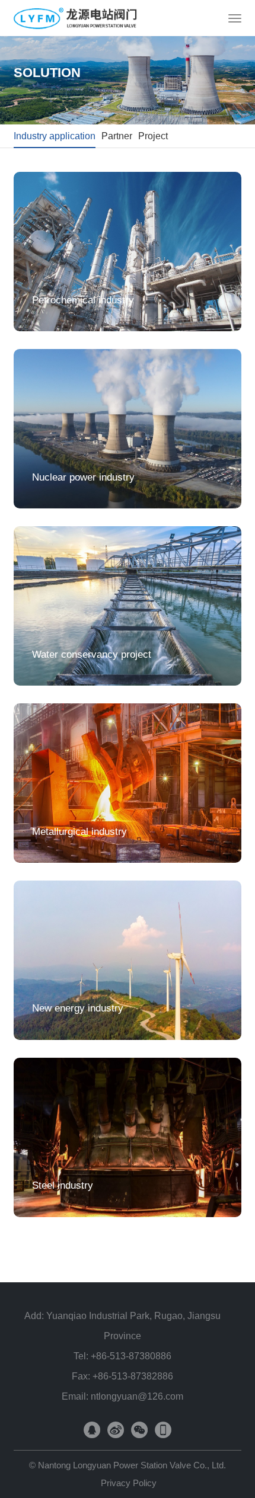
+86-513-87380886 (131, 1356)
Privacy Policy (129, 1483)
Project (153, 136)
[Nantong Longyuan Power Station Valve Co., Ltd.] (91, 18)
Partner (116, 136)
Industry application (54, 136)
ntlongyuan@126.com (137, 1396)
